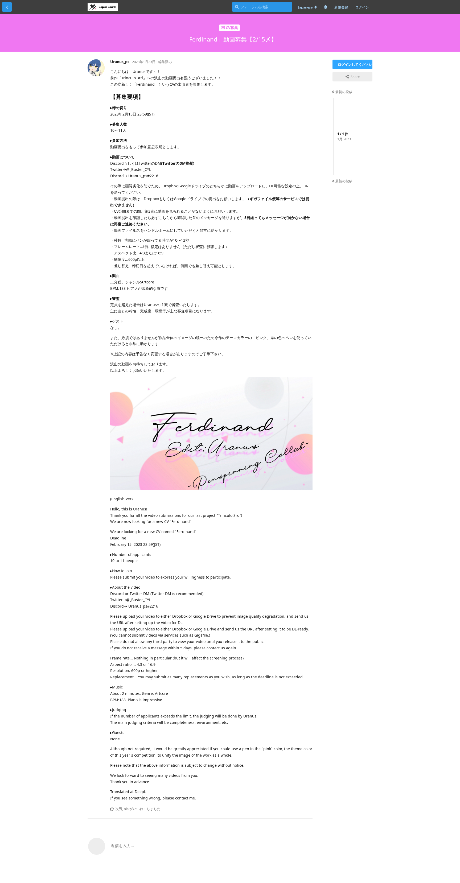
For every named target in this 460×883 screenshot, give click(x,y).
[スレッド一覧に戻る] (7, 7)
